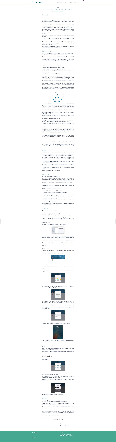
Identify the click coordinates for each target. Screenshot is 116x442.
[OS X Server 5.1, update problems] (0, 221)
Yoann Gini (61, 419)
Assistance (33, 437)
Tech (58, 7)
